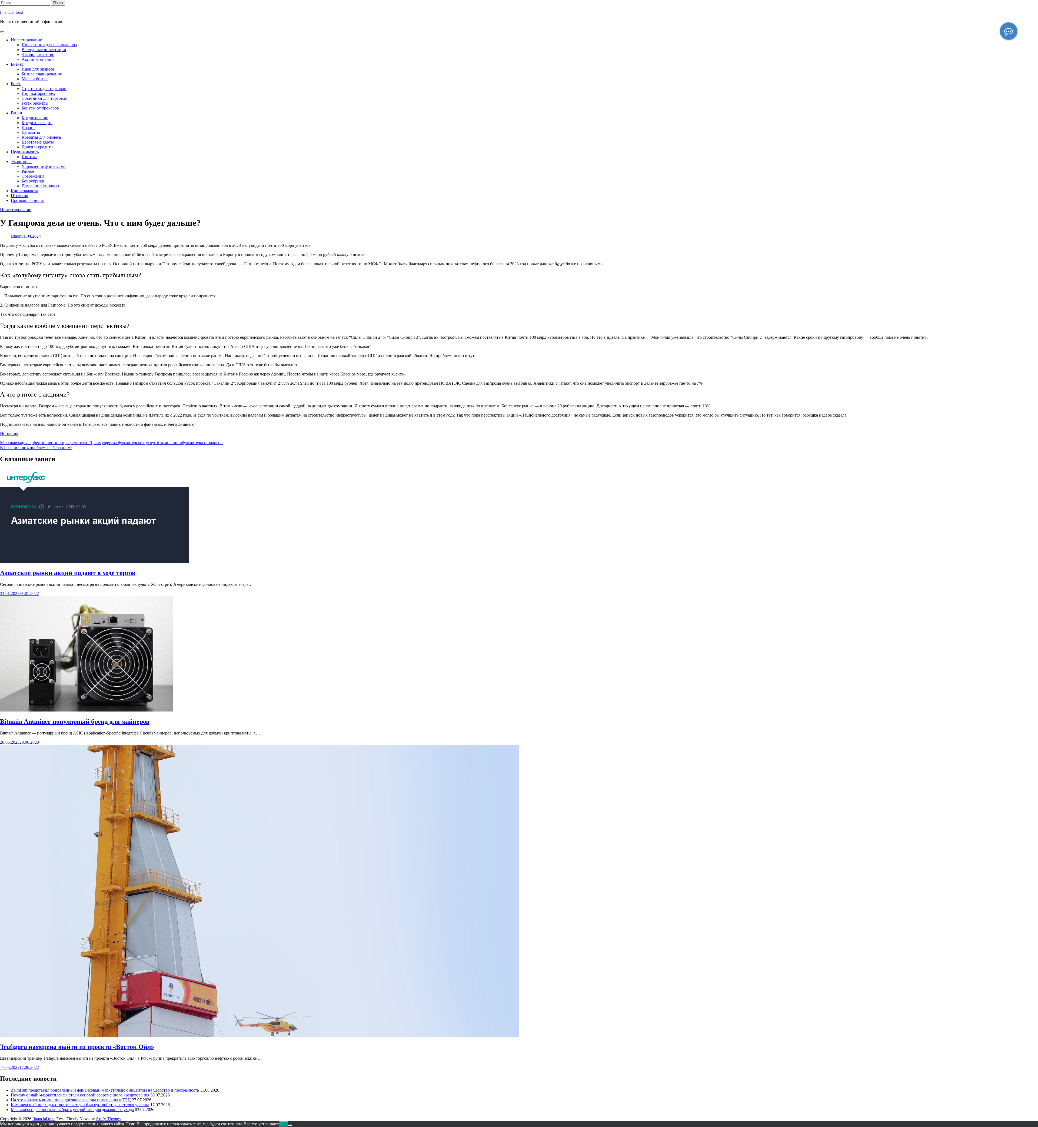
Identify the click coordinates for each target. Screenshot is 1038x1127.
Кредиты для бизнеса (41, 137)
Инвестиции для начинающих (49, 44)
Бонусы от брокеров (40, 108)
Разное (28, 171)
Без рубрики (33, 181)
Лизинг (28, 127)
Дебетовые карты (38, 142)
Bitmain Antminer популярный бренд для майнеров (74, 721)
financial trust (11, 12)
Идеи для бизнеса (38, 69)
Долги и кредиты (38, 147)
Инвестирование (26, 40)
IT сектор (19, 195)
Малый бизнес (35, 79)
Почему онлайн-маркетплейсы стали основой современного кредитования (80, 1095)
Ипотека (29, 156)
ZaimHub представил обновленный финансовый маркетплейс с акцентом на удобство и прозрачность (105, 1090)
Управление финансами (44, 166)
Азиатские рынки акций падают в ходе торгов (67, 572)
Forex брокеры (35, 103)
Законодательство (38, 54)
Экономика (21, 161)
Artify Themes (108, 1118)
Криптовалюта (24, 190)
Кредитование (35, 117)
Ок (284, 1124)
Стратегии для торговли (44, 88)
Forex (16, 83)
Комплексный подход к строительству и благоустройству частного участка (80, 1104)
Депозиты (31, 132)
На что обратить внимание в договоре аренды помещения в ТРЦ (71, 1100)
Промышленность (27, 200)
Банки (16, 113)
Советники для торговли (45, 98)
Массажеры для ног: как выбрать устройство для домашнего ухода (72, 1109)
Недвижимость (25, 151)
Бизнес (17, 64)
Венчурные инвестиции (44, 49)
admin (16, 236)
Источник (9, 433)
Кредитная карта (37, 122)
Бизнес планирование (42, 74)
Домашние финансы (40, 186)
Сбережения (33, 176)
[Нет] (290, 1125)
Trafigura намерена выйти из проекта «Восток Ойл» (77, 1046)
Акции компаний (38, 59)
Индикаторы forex (38, 93)
